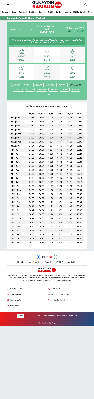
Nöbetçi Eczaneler (17, 289)
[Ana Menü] (8, 4)
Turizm (42, 12)
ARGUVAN (38, 85)
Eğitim (59, 12)
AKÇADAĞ (16, 85)
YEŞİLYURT (46, 94)
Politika (32, 12)
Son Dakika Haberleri (58, 300)
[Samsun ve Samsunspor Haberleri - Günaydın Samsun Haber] (47, 4)
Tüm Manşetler (15, 300)
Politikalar (66, 262)
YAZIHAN (75, 90)
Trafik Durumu (15, 294)
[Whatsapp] (55, 257)
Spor (14, 12)
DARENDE (50, 85)
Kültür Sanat (79, 12)
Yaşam (68, 12)
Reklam (74, 262)
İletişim (41, 262)
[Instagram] (47, 257)
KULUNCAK (41, 90)
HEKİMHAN (18, 90)
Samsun (5, 12)
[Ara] (85, 4)
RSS (21, 316)
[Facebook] (38, 257)
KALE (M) (30, 90)
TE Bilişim (53, 323)
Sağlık (50, 12)
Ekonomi (23, 12)
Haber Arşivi (14, 306)
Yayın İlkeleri (50, 262)
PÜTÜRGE (64, 90)
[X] (43, 257)
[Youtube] (51, 257)
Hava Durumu (56, 289)
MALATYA (53, 90)
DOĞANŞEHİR (75, 85)
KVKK (58, 262)
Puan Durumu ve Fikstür (60, 294)
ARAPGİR (27, 85)
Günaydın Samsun (24, 262)
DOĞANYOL (61, 85)
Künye (34, 262)
